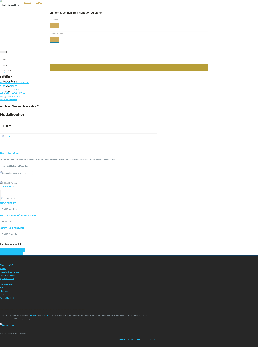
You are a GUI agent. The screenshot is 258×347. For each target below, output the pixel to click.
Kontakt (131, 339)
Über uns (4, 291)
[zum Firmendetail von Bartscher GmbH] (10, 137)
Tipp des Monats (7, 279)
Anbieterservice (6, 288)
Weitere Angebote (10, 253)
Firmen (5, 65)
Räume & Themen (9, 81)
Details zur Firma (9, 186)
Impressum (121, 339)
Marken (5, 76)
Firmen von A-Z (6, 265)
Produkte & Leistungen (9, 272)
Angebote (6, 92)
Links (2, 294)
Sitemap (139, 339)
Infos (4, 97)
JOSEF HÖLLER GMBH (12, 228)
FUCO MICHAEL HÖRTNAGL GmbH (18, 215)
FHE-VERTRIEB (8, 203)
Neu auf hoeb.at (7, 298)
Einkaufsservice (6, 284)
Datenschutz (150, 339)
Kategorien (6, 70)
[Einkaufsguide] (7, 325)
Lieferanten (46, 315)
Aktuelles (6, 86)
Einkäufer (33, 315)
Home (4, 60)
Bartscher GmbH (10, 153)
